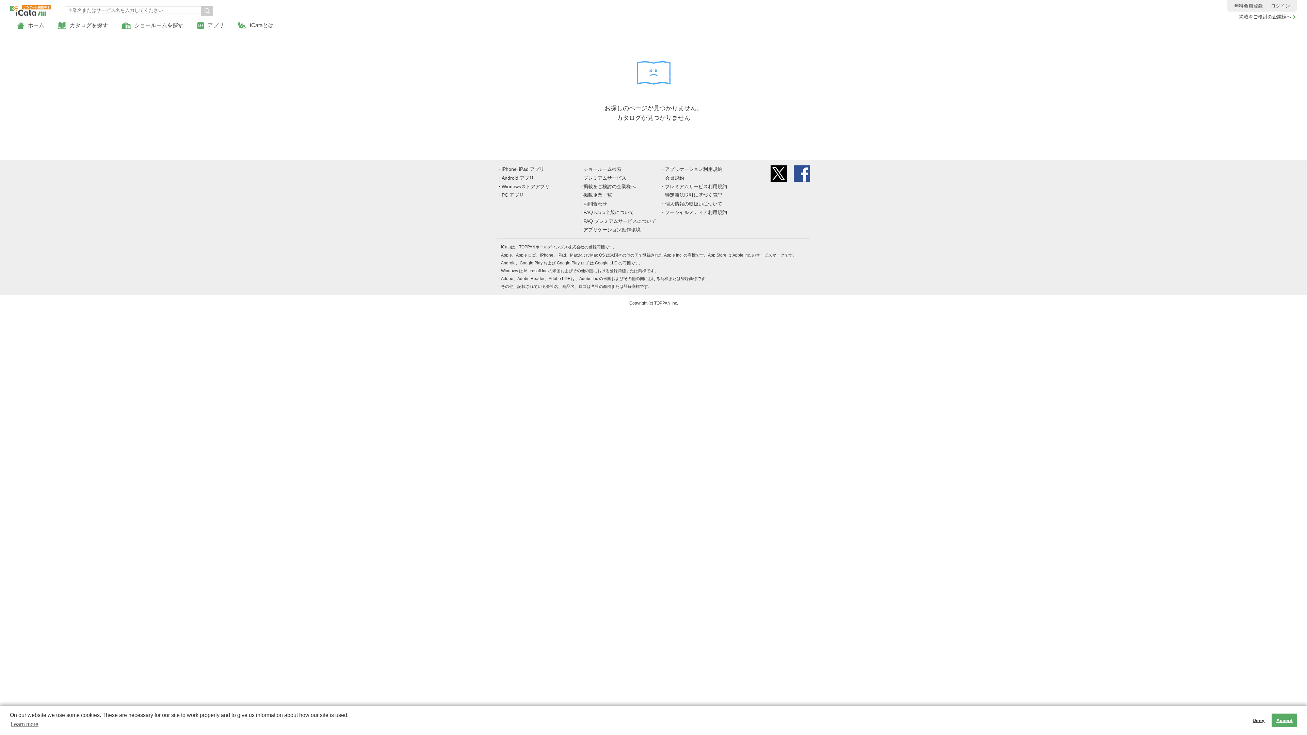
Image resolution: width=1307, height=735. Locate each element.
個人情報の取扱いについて (693, 204)
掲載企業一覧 (597, 195)
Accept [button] (1284, 720)
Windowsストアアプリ (526, 186)
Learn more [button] (24, 724)
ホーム (36, 25)
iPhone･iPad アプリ (523, 169)
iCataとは (262, 25)
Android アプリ (518, 178)
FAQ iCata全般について (608, 212)
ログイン (1280, 6)
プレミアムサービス (604, 178)
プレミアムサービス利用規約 (696, 186)
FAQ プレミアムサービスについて (619, 221)
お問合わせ (595, 204)
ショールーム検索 (602, 169)
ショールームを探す (158, 25)
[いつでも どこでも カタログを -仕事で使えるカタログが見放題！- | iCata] (30, 9)
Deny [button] (1258, 720)
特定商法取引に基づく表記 (693, 195)
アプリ (216, 25)
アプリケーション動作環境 (612, 229)
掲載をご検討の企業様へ (1265, 16)
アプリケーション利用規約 (693, 169)
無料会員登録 (1248, 6)
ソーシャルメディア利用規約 (696, 212)
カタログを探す (89, 25)
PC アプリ (513, 195)
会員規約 (674, 178)
